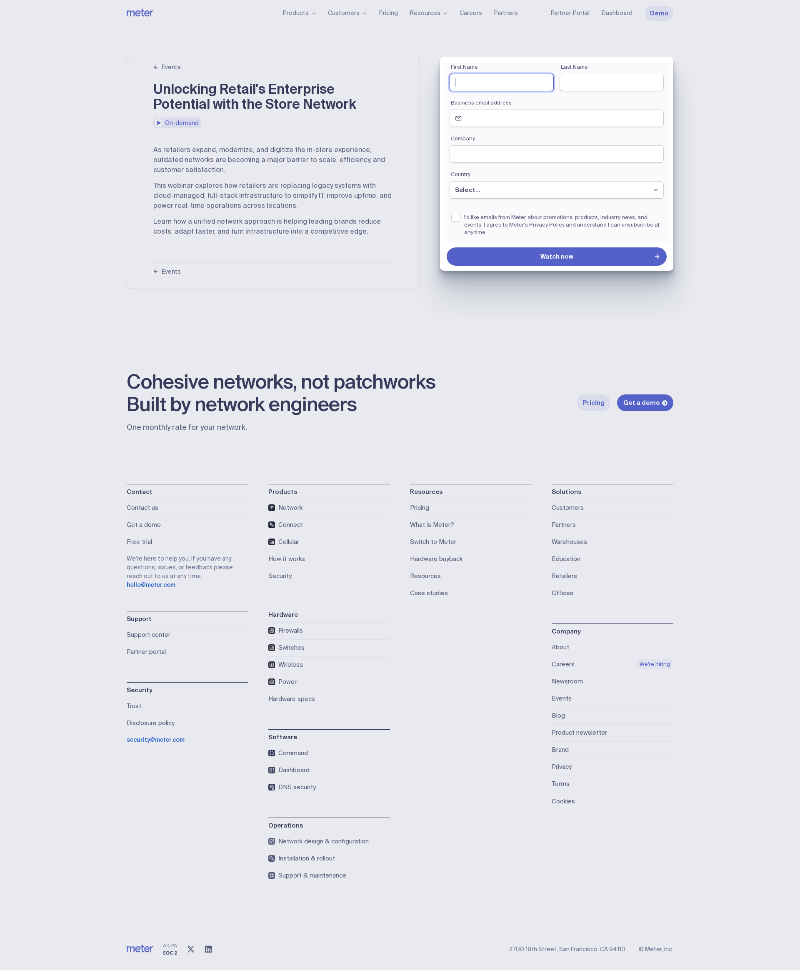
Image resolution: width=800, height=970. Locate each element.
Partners (506, 13)
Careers (471, 13)
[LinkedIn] (208, 949)
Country (460, 174)
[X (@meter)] (190, 949)
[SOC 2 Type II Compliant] (170, 949)
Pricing (388, 13)
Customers (344, 13)
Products (295, 13)
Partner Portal (570, 13)
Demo (659, 13)
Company (463, 138)
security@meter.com (156, 739)
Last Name (574, 66)
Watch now (556, 256)
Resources (425, 13)
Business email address (481, 102)
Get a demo (641, 403)
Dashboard (616, 13)
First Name (464, 66)
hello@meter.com (151, 584)
